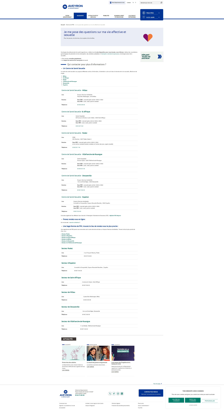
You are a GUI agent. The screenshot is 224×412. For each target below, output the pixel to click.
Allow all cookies (176, 400)
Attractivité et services (93, 16)
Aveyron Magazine (90, 405)
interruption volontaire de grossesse (110, 54)
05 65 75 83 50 (81, 190)
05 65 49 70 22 (79, 126)
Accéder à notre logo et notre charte (94, 403)
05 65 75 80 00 (79, 395)
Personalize (210, 401)
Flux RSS (140, 407)
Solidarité (80, 15)
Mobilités (106, 15)
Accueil (63, 25)
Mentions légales (116, 403)
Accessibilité (62, 407)
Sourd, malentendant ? (143, 405)
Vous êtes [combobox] (150, 13)
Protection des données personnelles (121, 405)
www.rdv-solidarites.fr (74, 222)
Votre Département (67, 16)
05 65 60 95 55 (81, 104)
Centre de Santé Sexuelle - (72, 197)
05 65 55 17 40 (76, 147)
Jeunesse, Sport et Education (119, 16)
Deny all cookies (192, 400)
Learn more (193, 405)
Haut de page (156, 383)
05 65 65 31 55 (81, 168)
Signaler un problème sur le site (67, 405)
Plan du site (141, 403)
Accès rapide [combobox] (150, 17)
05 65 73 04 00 (77, 211)
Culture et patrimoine (132, 16)
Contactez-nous (63, 403)
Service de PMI (70, 25)
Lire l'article (65, 370)
